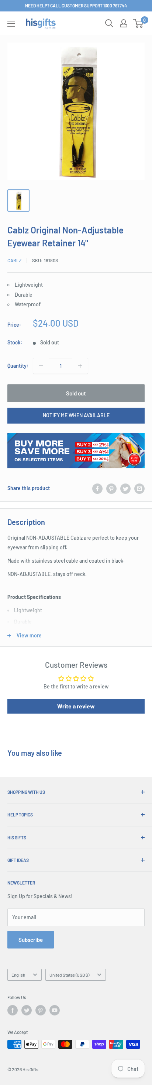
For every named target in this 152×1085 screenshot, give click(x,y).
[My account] (123, 23)
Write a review (76, 706)
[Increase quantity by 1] (80, 366)
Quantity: (17, 366)
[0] (138, 23)
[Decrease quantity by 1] (41, 366)
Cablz (14, 260)
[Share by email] (139, 488)
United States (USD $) (69, 974)
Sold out (76, 393)
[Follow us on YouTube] (54, 1010)
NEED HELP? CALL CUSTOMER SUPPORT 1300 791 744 (76, 5)
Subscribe (30, 939)
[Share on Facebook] (97, 488)
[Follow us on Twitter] (26, 1010)
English (18, 974)
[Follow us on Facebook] (12, 1010)
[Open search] (109, 23)
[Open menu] (11, 24)
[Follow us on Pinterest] (40, 1010)
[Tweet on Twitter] (125, 488)
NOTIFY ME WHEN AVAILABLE (76, 415)
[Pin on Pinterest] (111, 488)
